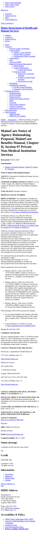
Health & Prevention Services (19, 99)
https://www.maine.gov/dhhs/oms (12, 420)
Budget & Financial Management (20, 64)
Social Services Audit (25, 81)
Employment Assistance (17, 104)
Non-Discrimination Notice (14, 527)
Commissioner (14, 58)
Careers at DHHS (15, 62)
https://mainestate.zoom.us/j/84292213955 (21, 326)
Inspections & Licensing (17, 108)
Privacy (7, 41)
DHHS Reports (14, 114)
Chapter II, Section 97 (21, 227)
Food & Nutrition (15, 95)
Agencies (8, 14)
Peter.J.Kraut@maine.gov (9, 359)
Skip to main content (12, 4)
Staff (11, 60)
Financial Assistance (16, 106)
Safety (11, 101)
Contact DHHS (14, 50)
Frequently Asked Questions (23, 89)
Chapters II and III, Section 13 (17, 225)
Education (12, 103)
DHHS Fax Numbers (12, 508)
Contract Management (21, 68)
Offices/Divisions (11, 110)
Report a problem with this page (16, 529)
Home (7, 45)
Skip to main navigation (13, 3)
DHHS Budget (19, 66)
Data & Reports (10, 112)
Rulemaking (13, 83)
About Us (8, 47)
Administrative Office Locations (24, 56)
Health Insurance (15, 93)
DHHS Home (10, 478)
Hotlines (8, 35)
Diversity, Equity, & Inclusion (19, 49)
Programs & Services (12, 91)
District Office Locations (22, 54)
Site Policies (9, 474)
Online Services (10, 16)
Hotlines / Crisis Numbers (22, 52)
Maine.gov (4, 10)
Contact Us (9, 37)
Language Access (11, 525)
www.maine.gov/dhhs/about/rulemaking (24, 212)
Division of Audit (19, 72)
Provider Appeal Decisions (23, 87)
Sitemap (8, 480)
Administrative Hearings (17, 85)
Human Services (14, 97)
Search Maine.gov (11, 19)
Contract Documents (25, 70)
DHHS (3, 120)
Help (6, 18)
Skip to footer (9, 6)
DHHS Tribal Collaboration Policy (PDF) (19, 519)
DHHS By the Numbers (17, 116)
